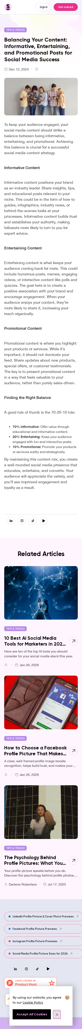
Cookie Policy (32, 1002)
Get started (65, 7)
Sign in (44, 7)
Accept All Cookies (32, 1014)
